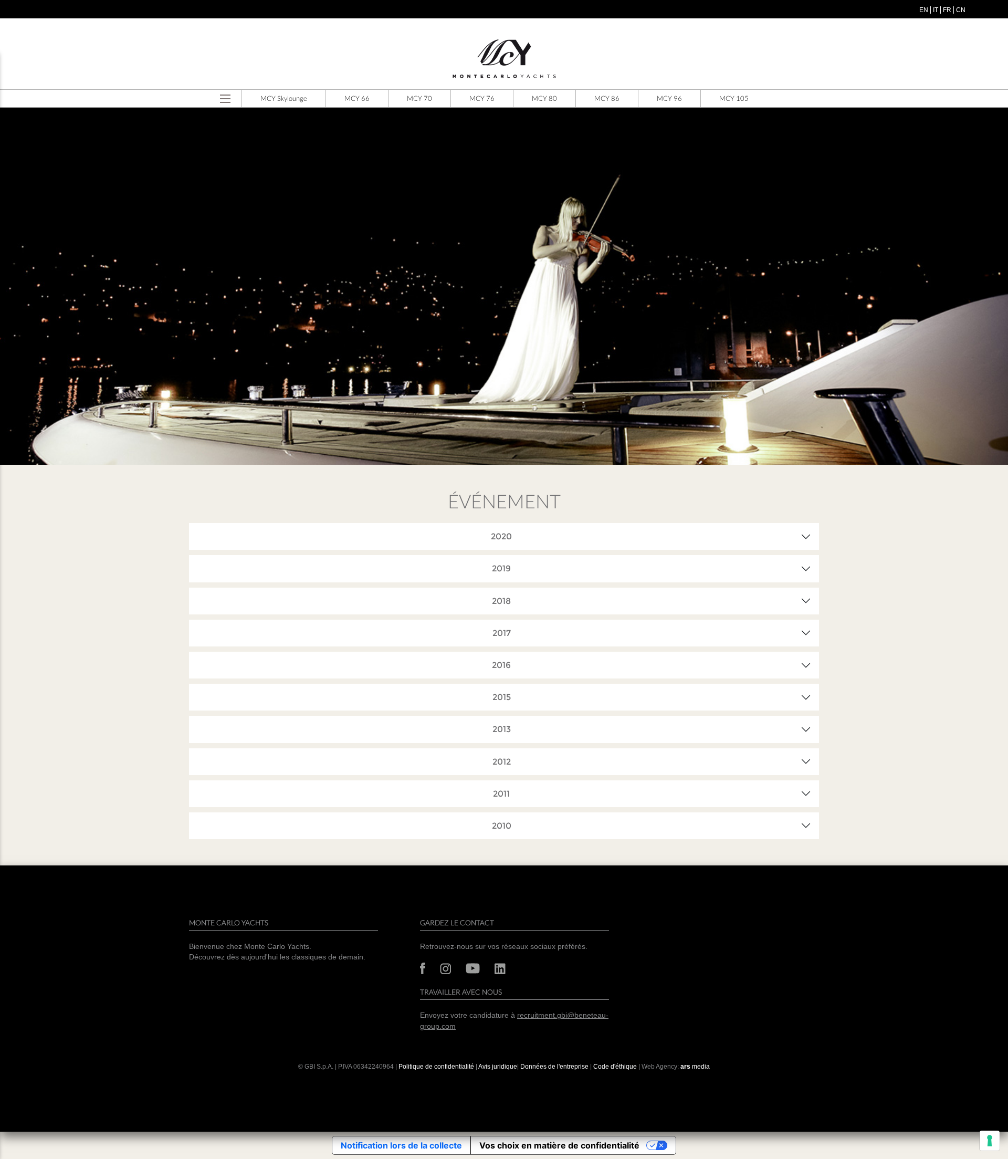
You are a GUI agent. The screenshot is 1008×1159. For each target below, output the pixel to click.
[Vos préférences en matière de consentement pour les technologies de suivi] (990, 1141)
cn (960, 10)
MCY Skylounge (283, 98)
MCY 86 (607, 98)
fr (947, 10)
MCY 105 (734, 98)
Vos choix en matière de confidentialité (559, 1145)
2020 (501, 536)
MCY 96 (669, 98)
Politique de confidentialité (436, 1066)
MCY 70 (419, 98)
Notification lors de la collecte (401, 1145)
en (923, 10)
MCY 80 (544, 98)
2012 (501, 762)
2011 (501, 794)
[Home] (504, 59)
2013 (501, 729)
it (935, 10)
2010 (501, 826)
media (695, 1066)
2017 (501, 633)
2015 (501, 697)
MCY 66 (357, 98)
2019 (501, 568)
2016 (501, 665)
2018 (501, 601)
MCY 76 (482, 98)
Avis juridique (497, 1066)
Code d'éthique (615, 1066)
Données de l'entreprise (554, 1066)
